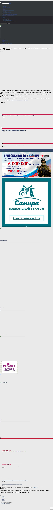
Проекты (4, 9)
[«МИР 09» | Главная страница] (2, 25)
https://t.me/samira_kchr (26, 226)
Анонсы (4, 5)
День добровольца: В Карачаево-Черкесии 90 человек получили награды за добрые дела (15, 480)
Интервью (3, 41)
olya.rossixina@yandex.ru (34, 487)
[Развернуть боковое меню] (0, 437)
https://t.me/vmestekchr (3, 240)
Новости (3, 44)
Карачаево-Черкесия (5, 11)
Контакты (3, 17)
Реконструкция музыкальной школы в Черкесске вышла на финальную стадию (14, 130)
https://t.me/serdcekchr (3, 382)
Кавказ (4, 8)
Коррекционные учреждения (7, 20)
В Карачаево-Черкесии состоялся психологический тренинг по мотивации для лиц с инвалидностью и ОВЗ (18, 115)
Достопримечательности (7, 12)
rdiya (1, 419)
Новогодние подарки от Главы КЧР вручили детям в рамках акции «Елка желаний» (14, 451)
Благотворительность (6, 7)
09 (0, 308)
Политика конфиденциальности (5, 503)
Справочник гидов (6, 13)
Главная (3, 16)
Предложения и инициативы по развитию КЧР (9, 15)
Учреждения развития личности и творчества (10, 14)
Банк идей (4, 6)
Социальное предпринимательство (8, 10)
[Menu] (0, 2)
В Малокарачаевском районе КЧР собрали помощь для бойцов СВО (12, 484)
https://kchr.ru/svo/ (26, 177)
